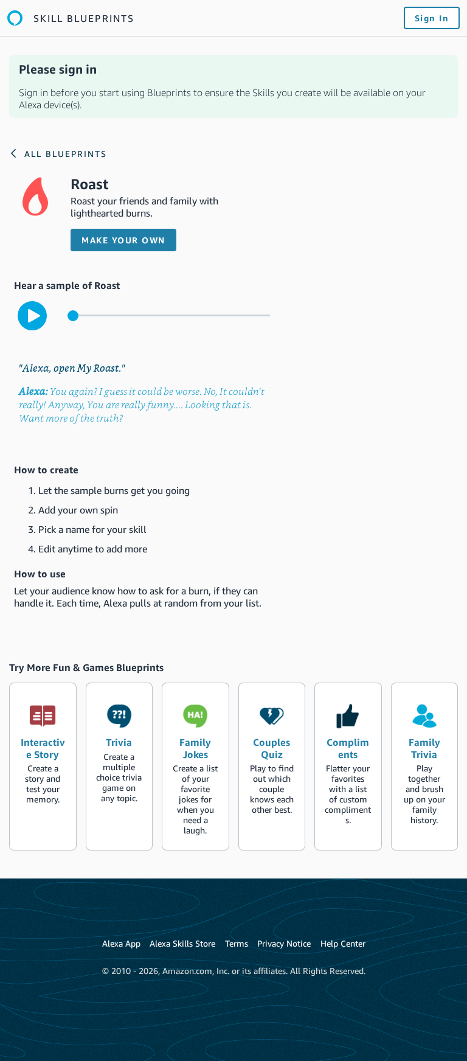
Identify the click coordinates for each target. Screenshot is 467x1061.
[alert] (233, 86)
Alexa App (121, 943)
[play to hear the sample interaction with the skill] (32, 316)
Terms (236, 943)
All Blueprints (65, 153)
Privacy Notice (284, 943)
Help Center (342, 943)
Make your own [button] (123, 240)
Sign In (432, 18)
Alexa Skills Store (182, 943)
